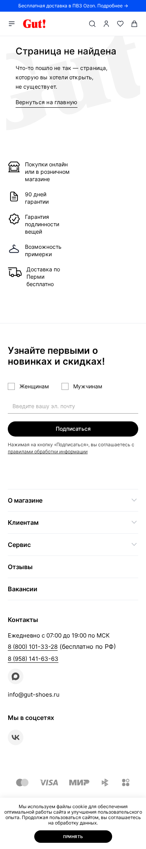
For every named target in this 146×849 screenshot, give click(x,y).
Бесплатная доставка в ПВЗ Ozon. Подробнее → (73, 6)
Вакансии (22, 589)
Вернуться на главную (46, 102)
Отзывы (20, 567)
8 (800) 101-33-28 (33, 646)
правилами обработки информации (48, 451)
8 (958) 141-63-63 (33, 658)
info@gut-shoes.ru (34, 694)
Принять (73, 836)
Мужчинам (87, 386)
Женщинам (34, 386)
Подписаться (73, 428)
